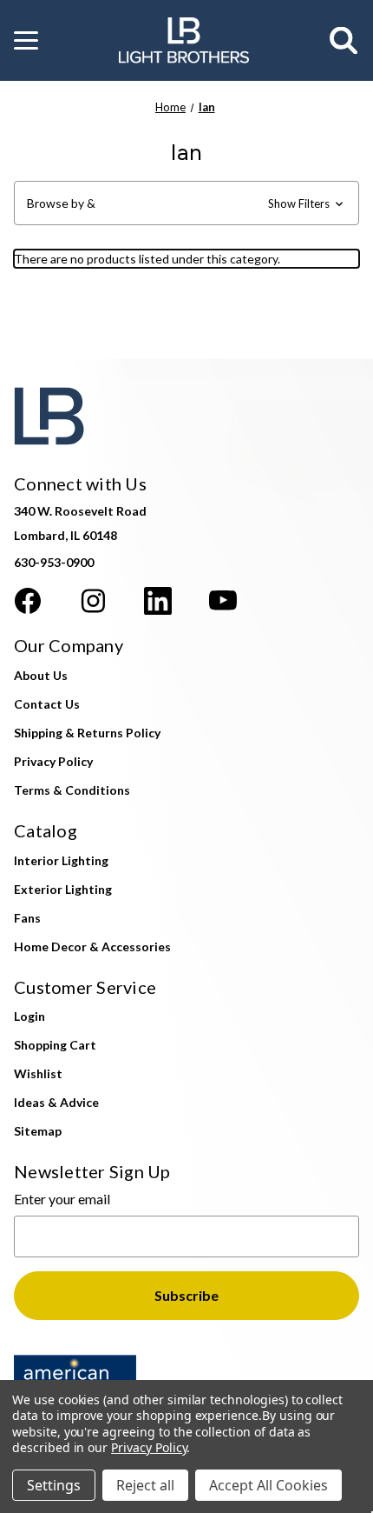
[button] (26, 41)
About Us (41, 675)
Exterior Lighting (63, 889)
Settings (54, 1485)
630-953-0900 (54, 562)
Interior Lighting (61, 860)
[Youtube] (223, 601)
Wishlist (38, 1073)
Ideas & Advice (56, 1102)
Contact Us (47, 704)
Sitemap (38, 1130)
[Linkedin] (158, 601)
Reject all (145, 1485)
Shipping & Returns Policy (87, 732)
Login (29, 1016)
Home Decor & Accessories (92, 946)
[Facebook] (28, 601)
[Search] (344, 41)
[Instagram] (93, 601)
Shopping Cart (55, 1044)
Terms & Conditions (72, 790)
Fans (27, 917)
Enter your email (62, 1198)
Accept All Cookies (268, 1485)
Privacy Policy (53, 761)
